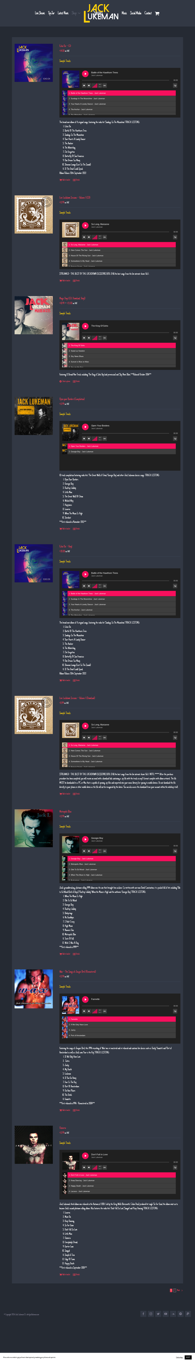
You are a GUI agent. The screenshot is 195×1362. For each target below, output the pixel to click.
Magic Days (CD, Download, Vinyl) (72, 298)
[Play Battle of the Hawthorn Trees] (85, 74)
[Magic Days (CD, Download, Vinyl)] (34, 315)
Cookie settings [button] (179, 1357)
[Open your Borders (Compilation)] (34, 416)
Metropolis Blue (65, 812)
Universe (62, 1128)
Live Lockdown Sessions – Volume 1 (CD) (74, 198)
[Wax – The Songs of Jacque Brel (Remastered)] (34, 988)
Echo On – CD (65, 46)
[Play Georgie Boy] (85, 839)
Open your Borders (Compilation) (72, 399)
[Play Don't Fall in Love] (85, 1155)
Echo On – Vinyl (65, 546)
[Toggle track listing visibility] (175, 85)
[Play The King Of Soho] (85, 326)
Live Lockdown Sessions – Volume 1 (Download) (77, 698)
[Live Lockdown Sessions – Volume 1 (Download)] (34, 715)
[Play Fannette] (85, 999)
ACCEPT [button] (188, 1357)
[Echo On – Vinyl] (34, 563)
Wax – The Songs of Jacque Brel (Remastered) (77, 972)
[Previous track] (84, 85)
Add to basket (66, 180)
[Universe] (34, 1145)
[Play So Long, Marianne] (85, 225)
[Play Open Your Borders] (85, 427)
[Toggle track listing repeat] (105, 85)
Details (78, 180)
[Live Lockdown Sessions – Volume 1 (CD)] (34, 214)
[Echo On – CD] (34, 63)
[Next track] (89, 85)
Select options (66, 381)
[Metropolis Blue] (34, 828)
